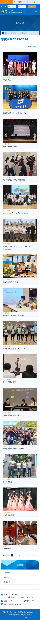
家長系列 (7, 582)
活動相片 (7, 572)
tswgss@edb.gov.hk (16, 604)
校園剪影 (14, 33)
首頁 (6, 33)
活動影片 (7, 577)
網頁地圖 (5, 612)
